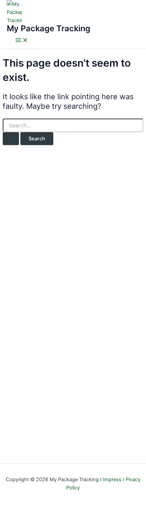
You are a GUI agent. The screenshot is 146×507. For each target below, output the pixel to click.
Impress (112, 479)
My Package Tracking (48, 28)
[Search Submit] (11, 138)
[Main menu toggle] (22, 41)
